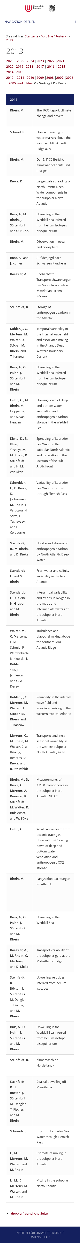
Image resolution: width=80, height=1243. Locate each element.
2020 (10, 66)
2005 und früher (21, 83)
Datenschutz (40, 1237)
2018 (29, 66)
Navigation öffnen (20, 22)
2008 (50, 77)
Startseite (31, 36)
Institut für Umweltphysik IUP (40, 1233)
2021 (60, 61)
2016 (51, 66)
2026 (10, 61)
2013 (9, 40)
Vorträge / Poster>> (54, 36)
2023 (40, 61)
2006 (69, 77)
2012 (10, 77)
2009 (40, 77)
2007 (60, 77)
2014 (10, 72)
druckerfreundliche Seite (29, 1213)
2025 (20, 61)
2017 (40, 66)
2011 (20, 77)
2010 (30, 77)
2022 (51, 61)
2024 (30, 61)
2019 (19, 66)
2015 (61, 66)
